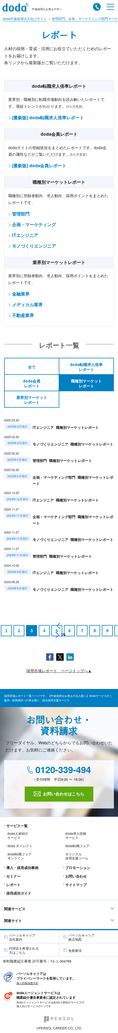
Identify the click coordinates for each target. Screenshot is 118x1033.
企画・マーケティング (34, 224)
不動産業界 (23, 315)
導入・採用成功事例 (22, 867)
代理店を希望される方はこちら (24, 950)
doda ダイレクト (19, 846)
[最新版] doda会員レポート (39, 165)
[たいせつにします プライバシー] (8, 976)
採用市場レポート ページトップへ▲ (59, 670)
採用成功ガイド (18, 893)
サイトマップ (76, 884)
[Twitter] (60, 656)
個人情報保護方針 (27, 983)
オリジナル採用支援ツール (76, 856)
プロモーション (77, 867)
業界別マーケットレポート (31, 400)
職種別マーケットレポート (86, 383)
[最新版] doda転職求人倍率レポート (48, 117)
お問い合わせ (76, 876)
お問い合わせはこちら (63, 794)
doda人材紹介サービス (17, 835)
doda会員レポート (31, 383)
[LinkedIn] (70, 656)
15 (63, 634)
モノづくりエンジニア (34, 245)
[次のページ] (57, 634)
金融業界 (21, 293)
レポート (13, 884)
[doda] (17, 7)
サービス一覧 (17, 825)
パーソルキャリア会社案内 (22, 937)
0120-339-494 (62, 770)
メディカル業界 (27, 304)
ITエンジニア (25, 235)
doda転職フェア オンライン (19, 856)
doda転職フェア (77, 846)
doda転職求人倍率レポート (86, 367)
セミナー (13, 876)
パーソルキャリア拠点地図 (81, 937)
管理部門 (21, 213)
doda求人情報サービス (75, 835)
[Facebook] (50, 656)
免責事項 (75, 950)
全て (32, 367)
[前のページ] (59, 625)
